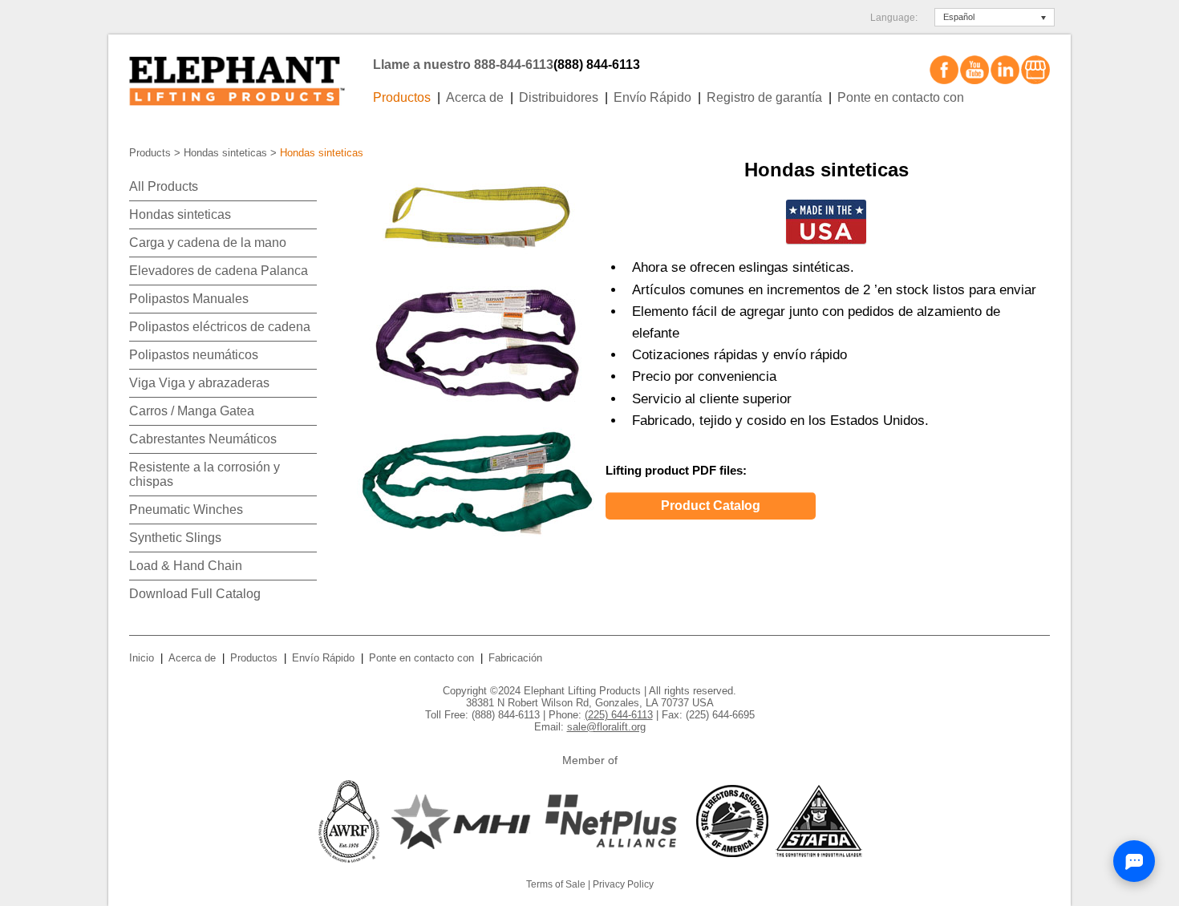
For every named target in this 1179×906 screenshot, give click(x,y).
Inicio (141, 658)
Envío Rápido (652, 97)
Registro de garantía (764, 97)
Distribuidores (558, 97)
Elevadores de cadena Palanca (218, 270)
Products (150, 153)
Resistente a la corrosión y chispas (204, 474)
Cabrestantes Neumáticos (203, 439)
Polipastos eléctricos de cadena (219, 327)
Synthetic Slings (175, 537)
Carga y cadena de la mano (207, 242)
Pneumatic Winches (186, 509)
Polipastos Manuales (189, 298)
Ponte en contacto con (900, 97)
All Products (163, 186)
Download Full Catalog (195, 594)
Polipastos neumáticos (193, 355)
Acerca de (475, 97)
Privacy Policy (623, 884)
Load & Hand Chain (185, 565)
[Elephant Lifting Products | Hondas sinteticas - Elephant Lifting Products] (246, 74)
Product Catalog (710, 505)
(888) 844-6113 (596, 64)
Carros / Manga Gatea (191, 411)
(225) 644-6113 (619, 715)
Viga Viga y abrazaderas (199, 383)
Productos (402, 97)
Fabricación (515, 658)
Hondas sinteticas (225, 153)
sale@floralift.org (606, 727)
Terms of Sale (555, 884)
